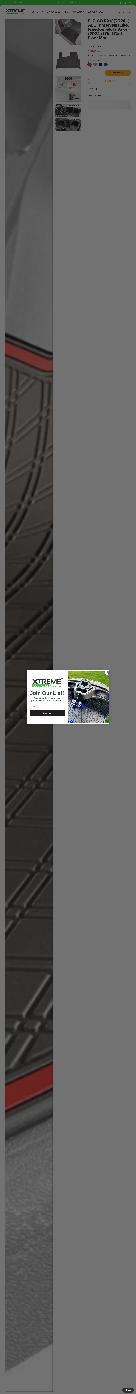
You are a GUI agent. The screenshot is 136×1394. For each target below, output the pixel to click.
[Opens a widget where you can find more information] (128, 1390)
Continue (47, 713)
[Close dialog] (107, 673)
